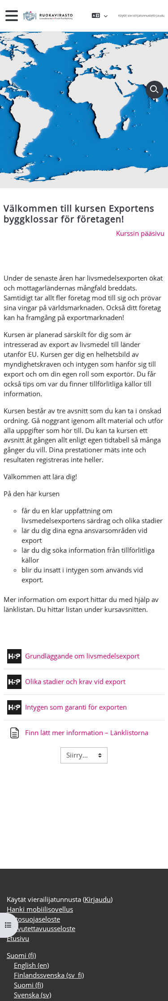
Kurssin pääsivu (140, 233)
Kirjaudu (158, 15)
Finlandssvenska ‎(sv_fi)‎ (49, 975)
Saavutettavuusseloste (41, 928)
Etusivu (18, 938)
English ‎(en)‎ (31, 965)
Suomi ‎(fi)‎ (21, 955)
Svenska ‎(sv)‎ (32, 994)
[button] (99, 15)
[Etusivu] (47, 16)
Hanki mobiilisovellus (40, 909)
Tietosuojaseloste (33, 918)
